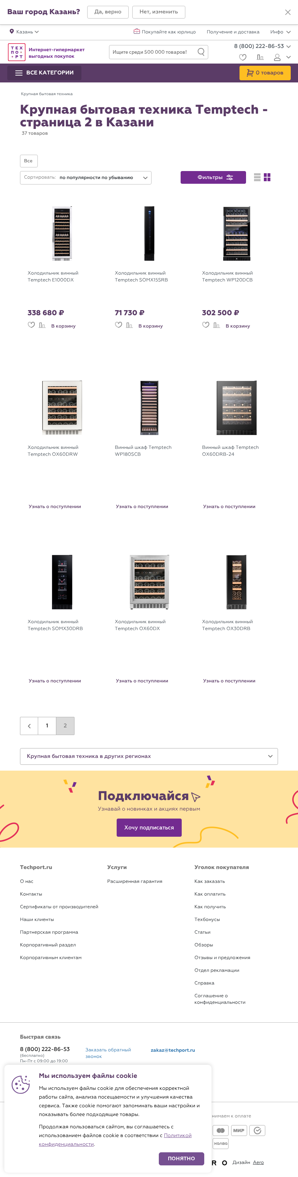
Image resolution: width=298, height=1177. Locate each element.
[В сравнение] (42, 326)
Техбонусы (207, 919)
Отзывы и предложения (222, 958)
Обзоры (203, 945)
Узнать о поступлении (55, 507)
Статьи (202, 932)
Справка (204, 983)
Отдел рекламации (216, 970)
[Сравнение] (259, 58)
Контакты (31, 894)
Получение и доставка (233, 32)
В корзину (63, 326)
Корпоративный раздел (48, 945)
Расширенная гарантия (134, 881)
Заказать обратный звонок (108, 1053)
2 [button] (65, 726)
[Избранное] (241, 58)
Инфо (277, 32)
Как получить (210, 907)
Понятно (181, 1159)
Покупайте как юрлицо (169, 32)
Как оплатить (210, 894)
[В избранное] (31, 326)
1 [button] (47, 726)
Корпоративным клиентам (50, 958)
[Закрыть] (288, 12)
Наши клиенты (37, 919)
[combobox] (104, 177)
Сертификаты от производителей (59, 907)
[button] (108, 12)
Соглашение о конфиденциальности (219, 999)
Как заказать (209, 881)
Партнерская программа (49, 932)
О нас (26, 881)
